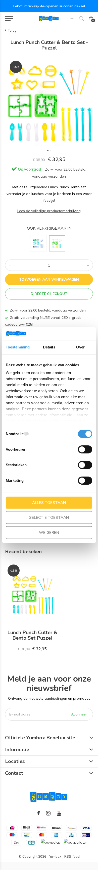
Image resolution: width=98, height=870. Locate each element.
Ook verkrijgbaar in (49, 228)
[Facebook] (38, 813)
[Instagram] (48, 813)
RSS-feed (72, 856)
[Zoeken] (81, 18)
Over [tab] (80, 347)
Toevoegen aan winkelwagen (49, 279)
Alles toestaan (49, 502)
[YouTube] (59, 813)
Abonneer (79, 714)
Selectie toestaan (49, 517)
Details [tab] (49, 347)
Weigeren (49, 532)
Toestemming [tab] (18, 347)
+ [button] (88, 265)
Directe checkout (49, 293)
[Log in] (72, 18)
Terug (12, 30)
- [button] (10, 265)
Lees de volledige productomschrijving (49, 211)
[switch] (85, 449)
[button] (9, 18)
